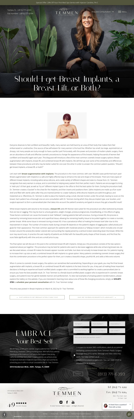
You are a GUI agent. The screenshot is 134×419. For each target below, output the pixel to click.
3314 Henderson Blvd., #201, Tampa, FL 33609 (29, 367)
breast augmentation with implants (38, 174)
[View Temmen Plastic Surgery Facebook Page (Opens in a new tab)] (67, 403)
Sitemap (45, 414)
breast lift (55, 209)
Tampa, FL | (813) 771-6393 (19, 10)
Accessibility (65, 414)
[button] (119, 12)
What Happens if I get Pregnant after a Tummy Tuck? (37, 297)
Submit (78, 373)
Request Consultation (101, 11)
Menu (124, 12)
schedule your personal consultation (32, 282)
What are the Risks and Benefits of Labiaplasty (97, 297)
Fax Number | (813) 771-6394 (20, 13)
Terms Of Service (106, 368)
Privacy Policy (91, 368)
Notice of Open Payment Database (81, 414)
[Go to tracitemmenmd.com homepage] (66, 11)
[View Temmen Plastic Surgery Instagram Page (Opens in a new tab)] (61, 403)
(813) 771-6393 (111, 374)
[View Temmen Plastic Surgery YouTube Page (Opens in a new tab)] (73, 403)
